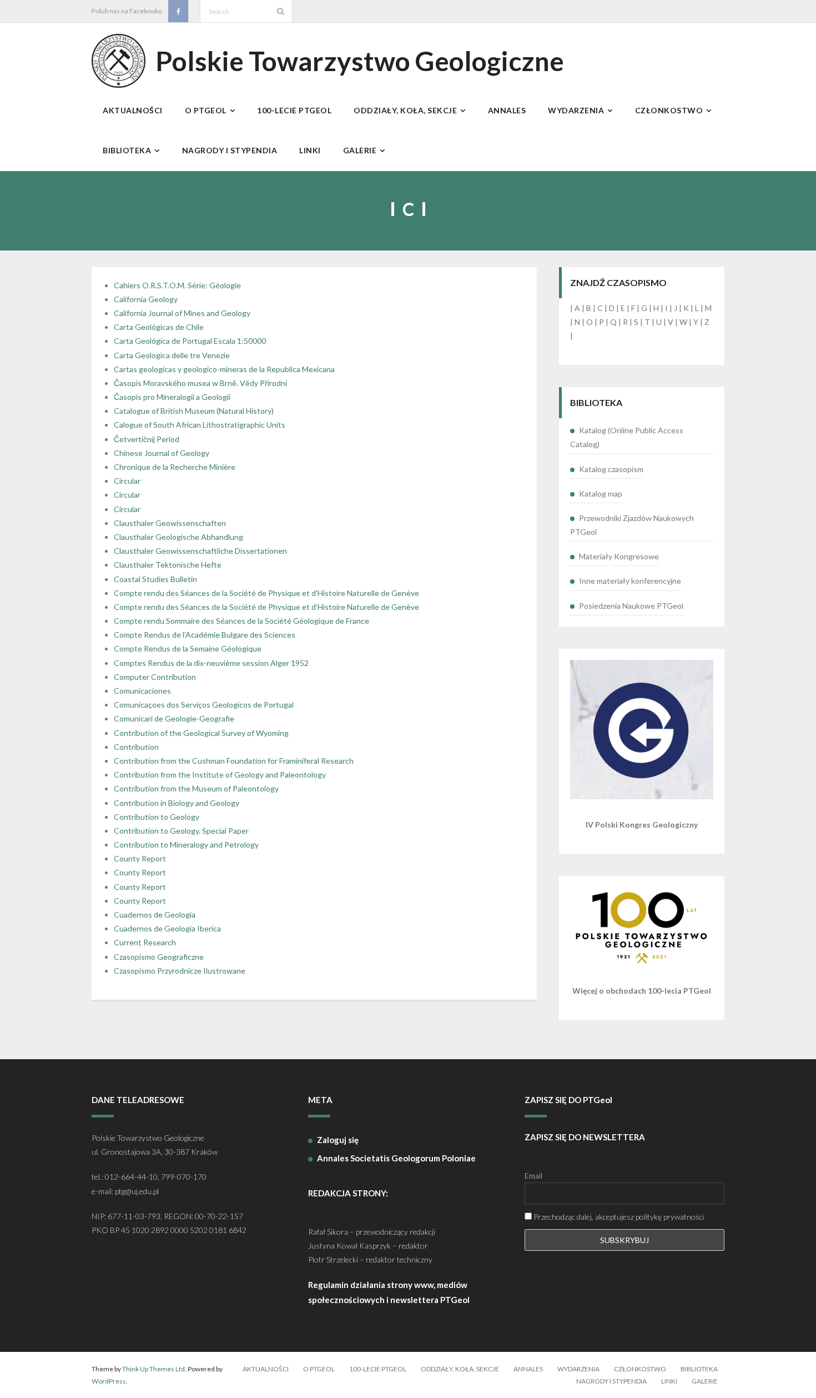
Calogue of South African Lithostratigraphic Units (199, 424)
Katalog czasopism (611, 469)
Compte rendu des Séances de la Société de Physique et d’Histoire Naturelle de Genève (266, 593)
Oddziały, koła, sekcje (460, 1369)
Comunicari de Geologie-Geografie (174, 718)
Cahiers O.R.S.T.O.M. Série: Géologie (177, 285)
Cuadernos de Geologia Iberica (167, 928)
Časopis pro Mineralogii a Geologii (172, 397)
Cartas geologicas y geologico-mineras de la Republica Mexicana (224, 369)
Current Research (145, 942)
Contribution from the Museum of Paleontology (196, 788)
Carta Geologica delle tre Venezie (172, 355)
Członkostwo (640, 1369)
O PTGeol (319, 1369)
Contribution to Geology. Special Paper (181, 830)
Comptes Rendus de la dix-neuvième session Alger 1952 (211, 663)
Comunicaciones (142, 690)
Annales (528, 1369)
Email (533, 1175)
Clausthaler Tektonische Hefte (167, 564)
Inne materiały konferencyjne (630, 580)
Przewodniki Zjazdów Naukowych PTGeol (632, 525)
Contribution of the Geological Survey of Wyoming (201, 733)
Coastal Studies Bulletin (155, 579)
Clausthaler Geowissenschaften (170, 523)
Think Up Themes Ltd (153, 1369)
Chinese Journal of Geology (161, 453)
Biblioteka (699, 1369)
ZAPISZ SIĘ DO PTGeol (568, 1100)
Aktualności (266, 1369)
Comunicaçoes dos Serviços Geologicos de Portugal (204, 704)
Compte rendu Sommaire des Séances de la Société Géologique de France (241, 620)
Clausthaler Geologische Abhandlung (178, 537)
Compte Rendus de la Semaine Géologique (187, 648)
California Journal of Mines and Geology (182, 313)
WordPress (109, 1381)
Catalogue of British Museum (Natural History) (194, 410)
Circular (127, 480)
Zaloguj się (338, 1140)
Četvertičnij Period (146, 439)
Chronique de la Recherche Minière (174, 467)
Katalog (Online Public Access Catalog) (626, 437)
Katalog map (600, 493)
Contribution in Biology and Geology (176, 803)
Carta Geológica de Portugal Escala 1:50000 (190, 340)
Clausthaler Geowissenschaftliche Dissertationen (200, 550)
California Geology (146, 299)
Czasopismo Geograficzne (159, 956)
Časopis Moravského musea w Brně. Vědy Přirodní (200, 383)
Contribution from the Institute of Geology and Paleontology (220, 774)
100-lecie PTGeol (377, 1369)
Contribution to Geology (156, 816)
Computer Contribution (155, 677)
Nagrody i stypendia (611, 1381)
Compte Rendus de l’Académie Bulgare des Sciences (204, 634)
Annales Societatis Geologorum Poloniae (396, 1158)
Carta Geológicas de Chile (159, 327)
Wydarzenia (578, 1369)
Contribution (136, 746)
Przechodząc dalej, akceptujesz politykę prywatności (618, 1216)
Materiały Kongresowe (619, 556)
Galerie (705, 1381)
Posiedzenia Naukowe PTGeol (631, 605)
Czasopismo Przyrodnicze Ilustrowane (179, 970)
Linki (669, 1381)
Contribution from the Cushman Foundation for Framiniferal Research (234, 760)
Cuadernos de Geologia (154, 914)
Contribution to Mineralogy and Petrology (186, 844)
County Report (140, 858)
